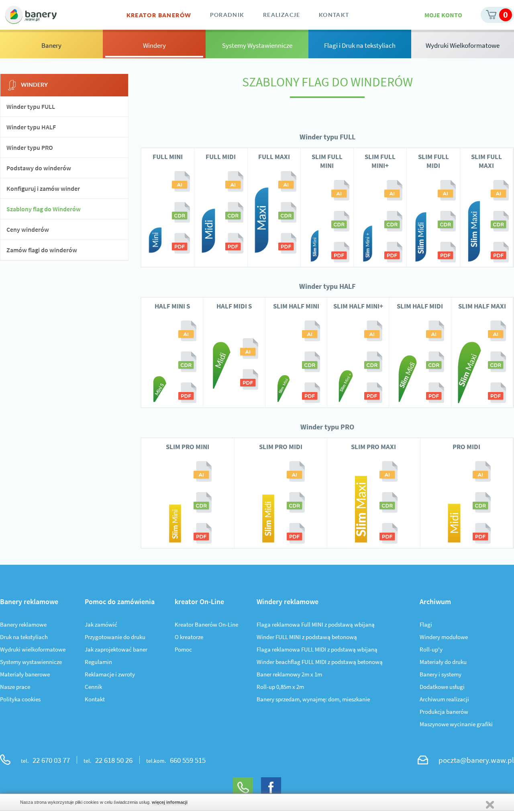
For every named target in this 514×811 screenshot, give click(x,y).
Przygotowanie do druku (115, 637)
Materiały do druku (443, 662)
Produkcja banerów (444, 711)
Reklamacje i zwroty (110, 674)
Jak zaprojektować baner (116, 649)
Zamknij (490, 805)
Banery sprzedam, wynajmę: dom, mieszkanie (313, 699)
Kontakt (95, 699)
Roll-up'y (431, 649)
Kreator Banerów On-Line (206, 624)
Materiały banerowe (25, 674)
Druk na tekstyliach (24, 637)
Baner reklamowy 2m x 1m (289, 674)
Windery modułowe (444, 637)
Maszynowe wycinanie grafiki (456, 724)
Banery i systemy (440, 674)
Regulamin (98, 662)
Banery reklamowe (23, 624)
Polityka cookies (20, 699)
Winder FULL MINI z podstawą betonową (307, 637)
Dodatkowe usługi (442, 686)
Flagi (426, 624)
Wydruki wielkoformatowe (32, 649)
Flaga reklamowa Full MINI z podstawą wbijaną (316, 624)
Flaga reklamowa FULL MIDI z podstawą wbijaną (317, 649)
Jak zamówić (101, 624)
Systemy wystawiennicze (31, 662)
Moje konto (443, 15)
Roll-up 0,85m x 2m (280, 686)
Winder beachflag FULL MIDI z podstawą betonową (320, 662)
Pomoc (183, 649)
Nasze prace (15, 686)
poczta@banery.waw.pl (476, 760)
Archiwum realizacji (444, 699)
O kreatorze (189, 637)
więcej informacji (170, 802)
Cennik (93, 686)
